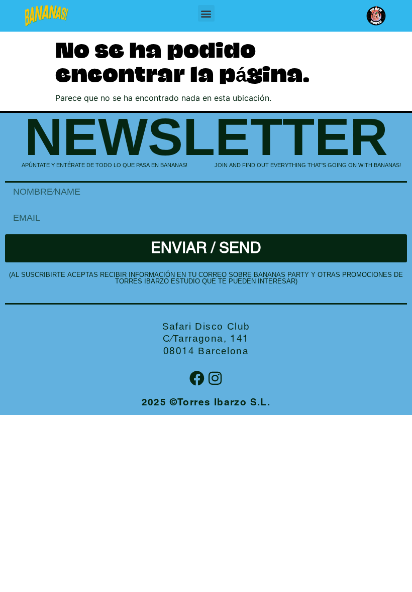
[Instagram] (215, 378)
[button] (206, 13)
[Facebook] (197, 378)
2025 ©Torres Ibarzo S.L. (206, 403)
